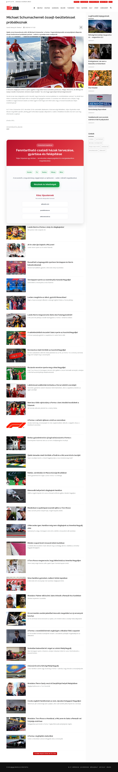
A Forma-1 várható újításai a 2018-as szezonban (46, 420)
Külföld (47, 8)
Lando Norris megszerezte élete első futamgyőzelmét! (50, 315)
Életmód (84, 8)
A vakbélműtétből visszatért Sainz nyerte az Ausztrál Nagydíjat (53, 332)
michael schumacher (95, 143)
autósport (99, 139)
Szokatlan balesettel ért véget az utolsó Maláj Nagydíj (49, 648)
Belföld (39, 8)
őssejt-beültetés (94, 146)
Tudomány (70, 8)
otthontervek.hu (45, 216)
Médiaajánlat (94, 767)
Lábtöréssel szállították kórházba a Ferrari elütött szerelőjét (52, 385)
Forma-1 (91, 139)
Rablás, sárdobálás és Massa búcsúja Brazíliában (47, 473)
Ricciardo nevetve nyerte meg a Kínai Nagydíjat (47, 367)
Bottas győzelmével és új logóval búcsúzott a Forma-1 (49, 438)
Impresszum (75, 767)
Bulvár (63, 8)
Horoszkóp (104, 8)
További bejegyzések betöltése (45, 753)
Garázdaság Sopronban (97, 109)
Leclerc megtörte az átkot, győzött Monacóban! (47, 297)
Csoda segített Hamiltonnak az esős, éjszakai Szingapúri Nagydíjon (54, 701)
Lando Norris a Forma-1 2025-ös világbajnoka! (46, 227)
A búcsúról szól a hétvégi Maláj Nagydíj (43, 666)
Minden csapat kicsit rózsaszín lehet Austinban (46, 543)
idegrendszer (93, 150)
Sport (96, 8)
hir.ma (12, 767)
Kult (90, 8)
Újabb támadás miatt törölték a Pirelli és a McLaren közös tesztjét (54, 455)
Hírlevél (108, 767)
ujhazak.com (45, 204)
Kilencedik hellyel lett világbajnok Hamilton (45, 490)
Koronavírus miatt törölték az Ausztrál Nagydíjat (47, 350)
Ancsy (13, 27)
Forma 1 (19, 27)
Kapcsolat (102, 767)
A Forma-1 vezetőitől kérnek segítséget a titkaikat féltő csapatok (54, 631)
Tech (78, 8)
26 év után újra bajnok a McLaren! (41, 245)
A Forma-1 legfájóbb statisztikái (40, 736)
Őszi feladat (92, 88)
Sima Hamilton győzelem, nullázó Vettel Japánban (47, 578)
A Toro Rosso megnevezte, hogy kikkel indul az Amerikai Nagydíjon (54, 560)
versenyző (105, 146)
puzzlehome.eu (45, 210)
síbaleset (102, 150)
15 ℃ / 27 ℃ (10, 1)
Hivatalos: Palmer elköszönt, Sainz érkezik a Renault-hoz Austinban (54, 596)
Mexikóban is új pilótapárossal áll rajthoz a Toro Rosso (49, 508)
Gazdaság (55, 8)
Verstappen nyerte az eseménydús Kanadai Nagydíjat (49, 280)
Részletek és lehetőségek (45, 184)
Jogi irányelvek (84, 767)
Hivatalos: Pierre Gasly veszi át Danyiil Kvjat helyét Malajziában (52, 683)
